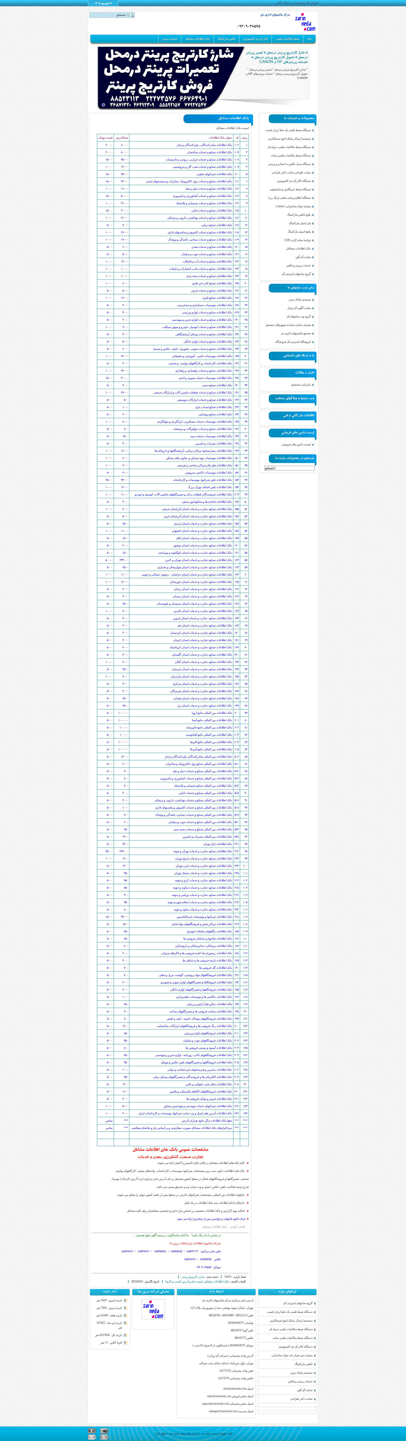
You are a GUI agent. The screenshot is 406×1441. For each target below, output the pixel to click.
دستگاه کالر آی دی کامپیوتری (294, 181)
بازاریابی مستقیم (301, 384)
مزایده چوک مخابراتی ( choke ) (293, 206)
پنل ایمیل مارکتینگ (300, 223)
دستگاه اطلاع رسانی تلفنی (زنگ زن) (289, 197)
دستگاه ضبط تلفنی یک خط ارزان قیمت (288, 130)
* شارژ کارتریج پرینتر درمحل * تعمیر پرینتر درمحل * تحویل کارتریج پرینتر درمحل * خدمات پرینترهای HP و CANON (277, 58)
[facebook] (92, 1430)
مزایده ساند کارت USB (297, 240)
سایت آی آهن (303, 257)
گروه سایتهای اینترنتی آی (296, 274)
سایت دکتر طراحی (301, 1398)
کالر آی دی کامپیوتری (255, 38)
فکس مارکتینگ (226, 38)
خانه (309, 38)
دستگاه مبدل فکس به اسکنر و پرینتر (289, 164)
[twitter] (92, 1437)
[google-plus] (104, 1430)
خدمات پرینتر (169, 38)
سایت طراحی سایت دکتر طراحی (291, 172)
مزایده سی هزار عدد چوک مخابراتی (292, 1355)
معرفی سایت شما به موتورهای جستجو (288, 324)
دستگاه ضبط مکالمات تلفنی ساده (291, 155)
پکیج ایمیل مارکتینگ (299, 231)
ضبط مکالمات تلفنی (287, 38)
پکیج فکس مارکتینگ (299, 214)
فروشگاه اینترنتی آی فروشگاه (293, 341)
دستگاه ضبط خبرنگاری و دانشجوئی (290, 189)
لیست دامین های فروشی (296, 444)
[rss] (104, 1437)
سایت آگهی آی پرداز (299, 308)
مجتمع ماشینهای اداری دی (296, 333)
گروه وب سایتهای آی (299, 316)
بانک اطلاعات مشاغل (197, 38)
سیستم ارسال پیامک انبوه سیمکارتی (289, 138)
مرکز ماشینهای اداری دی (275, 15)
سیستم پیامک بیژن (300, 299)
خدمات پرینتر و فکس (298, 265)
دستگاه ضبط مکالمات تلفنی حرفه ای (289, 147)
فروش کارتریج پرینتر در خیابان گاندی (296, 2)
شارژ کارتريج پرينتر (193, 1276)
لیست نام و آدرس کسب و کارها (184, 1281)
